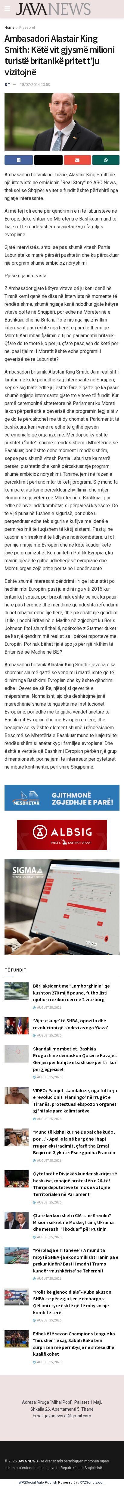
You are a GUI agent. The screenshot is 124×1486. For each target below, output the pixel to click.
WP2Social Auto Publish (38, 1482)
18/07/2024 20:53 (35, 84)
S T (7, 84)
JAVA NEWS (28, 1461)
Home (9, 27)
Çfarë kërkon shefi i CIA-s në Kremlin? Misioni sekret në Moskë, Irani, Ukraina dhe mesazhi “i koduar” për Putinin (73, 1222)
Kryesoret (27, 27)
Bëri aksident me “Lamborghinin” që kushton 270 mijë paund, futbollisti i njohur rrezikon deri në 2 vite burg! (71, 992)
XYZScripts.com (93, 1482)
